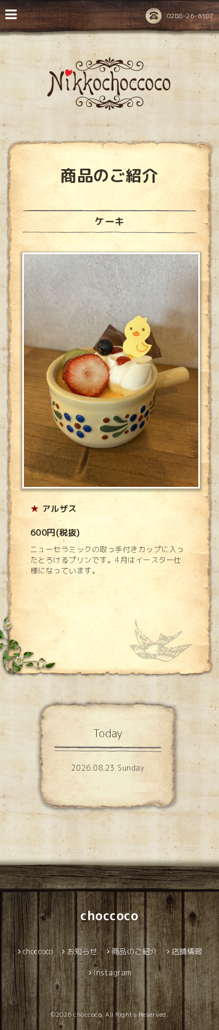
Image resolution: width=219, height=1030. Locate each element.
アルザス (59, 508)
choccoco (109, 915)
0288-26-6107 (190, 15)
